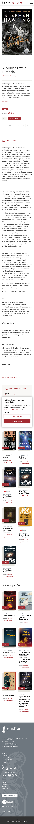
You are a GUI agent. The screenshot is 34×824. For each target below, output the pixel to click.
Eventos (5, 788)
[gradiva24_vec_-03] (7, 802)
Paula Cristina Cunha (24, 650)
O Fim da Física (6, 456)
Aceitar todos (17, 421)
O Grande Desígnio (22, 458)
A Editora (5, 753)
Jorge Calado (6, 613)
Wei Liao (5, 694)
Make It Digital (22, 821)
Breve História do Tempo (24, 536)
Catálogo (5, 782)
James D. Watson (7, 650)
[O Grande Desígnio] (25, 432)
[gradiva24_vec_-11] (5, 3)
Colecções (5, 784)
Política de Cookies (9, 757)
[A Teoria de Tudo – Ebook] (25, 468)
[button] (25, 3)
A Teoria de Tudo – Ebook (24, 493)
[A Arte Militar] (10, 673)
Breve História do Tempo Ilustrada (9, 530)
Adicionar (14, 118)
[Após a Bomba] (10, 592)
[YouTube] (11, 768)
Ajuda (4, 762)
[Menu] (31, 2)
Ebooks (4, 786)
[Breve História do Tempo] (25, 508)
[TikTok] (15, 768)
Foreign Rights (6, 811)
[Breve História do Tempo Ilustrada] (10, 508)
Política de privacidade (8, 809)
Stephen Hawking (9, 76)
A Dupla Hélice (9, 652)
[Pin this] (27, 125)
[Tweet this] (19, 125)
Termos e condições (7, 806)
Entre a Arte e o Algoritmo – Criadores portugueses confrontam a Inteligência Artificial (24, 657)
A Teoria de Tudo (7, 497)
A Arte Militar (8, 696)
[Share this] (14, 125)
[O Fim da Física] (10, 432)
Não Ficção (5, 64)
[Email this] (10, 125)
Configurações (17, 416)
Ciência (12, 64)
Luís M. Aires (22, 694)
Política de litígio (8, 760)
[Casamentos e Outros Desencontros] (25, 592)
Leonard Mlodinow (23, 455)
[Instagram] (7, 768)
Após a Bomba (9, 615)
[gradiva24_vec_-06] (6, 389)
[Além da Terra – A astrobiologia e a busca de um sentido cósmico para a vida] (25, 673)
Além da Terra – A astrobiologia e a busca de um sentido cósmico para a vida (24, 701)
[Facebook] (3, 768)
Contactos (5, 755)
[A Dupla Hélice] (10, 629)
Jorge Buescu (22, 613)
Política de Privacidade (12, 410)
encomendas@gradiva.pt (11, 746)
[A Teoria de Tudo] (10, 468)
